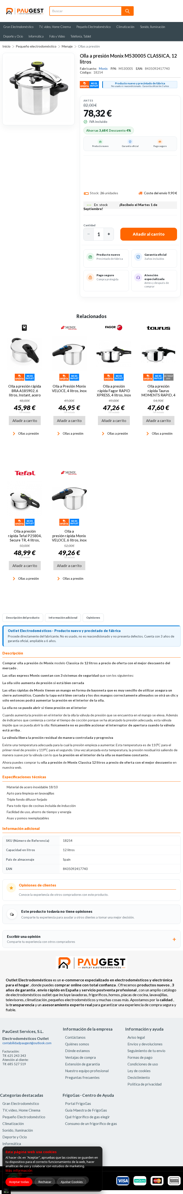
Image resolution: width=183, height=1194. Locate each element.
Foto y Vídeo (57, 36)
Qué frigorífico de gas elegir (87, 1117)
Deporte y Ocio (13, 36)
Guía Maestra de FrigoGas (86, 1110)
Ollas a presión (89, 46)
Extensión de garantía (82, 1064)
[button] (89, 234)
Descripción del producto (23, 617)
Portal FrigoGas (78, 1103)
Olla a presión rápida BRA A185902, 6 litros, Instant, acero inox (24, 392)
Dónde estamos (77, 1050)
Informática (36, 36)
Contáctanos (75, 1037)
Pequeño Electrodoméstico (93, 27)
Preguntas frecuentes (82, 1077)
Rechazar (44, 1182)
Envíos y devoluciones (145, 1044)
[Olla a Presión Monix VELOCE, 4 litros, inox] (69, 354)
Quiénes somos (77, 1044)
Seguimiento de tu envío (146, 1050)
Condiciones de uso (142, 1064)
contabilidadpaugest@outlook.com (26, 1043)
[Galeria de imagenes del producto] (38, 89)
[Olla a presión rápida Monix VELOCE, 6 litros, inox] (69, 499)
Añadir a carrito (24, 420)
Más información (18, 1170)
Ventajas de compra (80, 1057)
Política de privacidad (144, 1084)
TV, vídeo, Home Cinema (55, 27)
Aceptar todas (19, 1182)
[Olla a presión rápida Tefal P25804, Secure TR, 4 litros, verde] (25, 499)
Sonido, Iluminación (152, 27)
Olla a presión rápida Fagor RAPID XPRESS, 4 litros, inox (114, 390)
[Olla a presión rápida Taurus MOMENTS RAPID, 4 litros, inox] (158, 354)
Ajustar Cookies (72, 1182)
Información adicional (63, 617)
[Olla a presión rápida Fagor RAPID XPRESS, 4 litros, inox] (114, 354)
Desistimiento (138, 1077)
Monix (103, 68)
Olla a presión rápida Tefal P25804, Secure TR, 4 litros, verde (24, 537)
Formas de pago (139, 1057)
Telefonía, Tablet (81, 36)
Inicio (6, 46)
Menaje (67, 46)
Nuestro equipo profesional (87, 1071)
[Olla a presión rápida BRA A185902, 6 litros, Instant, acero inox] (25, 354)
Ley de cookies (139, 1071)
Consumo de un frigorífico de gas (91, 1123)
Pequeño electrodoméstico (36, 46)
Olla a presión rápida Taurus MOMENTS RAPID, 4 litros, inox (158, 392)
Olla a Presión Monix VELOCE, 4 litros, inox (69, 388)
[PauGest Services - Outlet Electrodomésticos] (25, 9)
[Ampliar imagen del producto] (38, 89)
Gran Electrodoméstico (18, 27)
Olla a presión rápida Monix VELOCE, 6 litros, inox (69, 535)
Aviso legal (136, 1037)
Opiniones (93, 617)
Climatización (125, 27)
